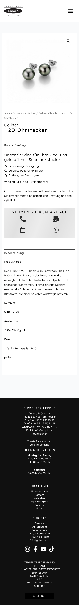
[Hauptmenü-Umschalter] (70, 11)
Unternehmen (39, 491)
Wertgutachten (39, 540)
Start (7, 113)
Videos (39, 505)
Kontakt (39, 565)
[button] (68, 41)
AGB (39, 579)
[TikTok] (51, 549)
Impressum (39, 572)
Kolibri (39, 508)
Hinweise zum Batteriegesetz (39, 569)
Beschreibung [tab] (14, 253)
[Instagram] (27, 549)
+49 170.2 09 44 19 (46, 426)
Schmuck (18, 113)
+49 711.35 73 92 (44, 420)
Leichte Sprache (39, 444)
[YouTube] (43, 549)
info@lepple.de (44, 430)
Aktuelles (39, 498)
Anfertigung (39, 526)
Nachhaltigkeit (39, 501)
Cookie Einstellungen (39, 441)
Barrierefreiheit (39, 582)
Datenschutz (39, 575)
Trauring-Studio (39, 536)
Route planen (39, 433)
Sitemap (39, 586)
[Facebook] (35, 549)
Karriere (39, 494)
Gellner (31, 113)
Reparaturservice (39, 533)
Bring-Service (39, 529)
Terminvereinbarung (39, 562)
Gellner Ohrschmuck (51, 113)
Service (39, 523)
